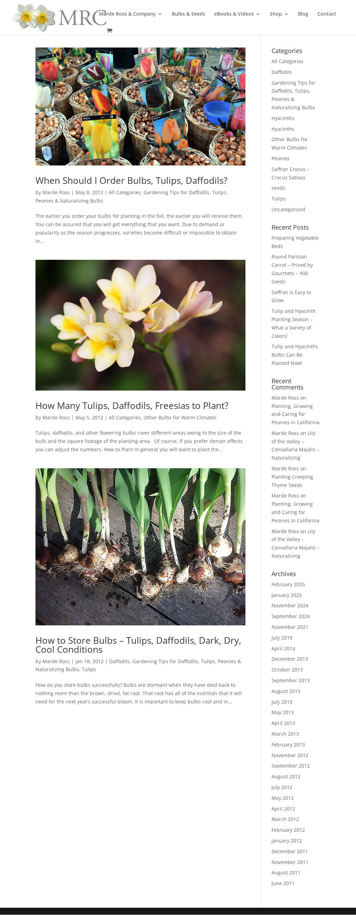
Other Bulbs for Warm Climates (180, 417)
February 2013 (288, 744)
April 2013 (283, 723)
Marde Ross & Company (127, 14)
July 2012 (282, 787)
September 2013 (291, 680)
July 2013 (282, 702)
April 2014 (283, 648)
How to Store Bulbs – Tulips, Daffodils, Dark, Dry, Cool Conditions (138, 645)
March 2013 (285, 733)
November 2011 (290, 862)
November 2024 (290, 605)
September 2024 (291, 616)
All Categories (125, 192)
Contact (326, 14)
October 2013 (287, 669)
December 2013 (290, 659)
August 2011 (286, 872)
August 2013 (286, 691)
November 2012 (290, 755)
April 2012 (283, 808)
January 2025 (287, 595)
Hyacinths (283, 118)
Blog (303, 14)
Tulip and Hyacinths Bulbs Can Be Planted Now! (295, 354)
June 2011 (283, 883)
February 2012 (288, 830)
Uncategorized (288, 209)
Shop (276, 14)
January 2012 (287, 840)
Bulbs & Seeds (188, 14)
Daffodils (119, 661)
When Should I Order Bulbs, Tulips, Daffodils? (131, 180)
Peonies (281, 158)
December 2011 (290, 851)
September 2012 (291, 765)
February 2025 (288, 584)
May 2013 (283, 712)
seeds (278, 188)
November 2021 (290, 627)
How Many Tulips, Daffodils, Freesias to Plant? (131, 405)
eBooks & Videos (234, 14)
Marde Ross (56, 192)
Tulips (89, 669)
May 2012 (283, 798)
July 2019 (282, 637)
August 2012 (286, 776)
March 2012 (285, 819)
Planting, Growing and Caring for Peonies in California (295, 414)
